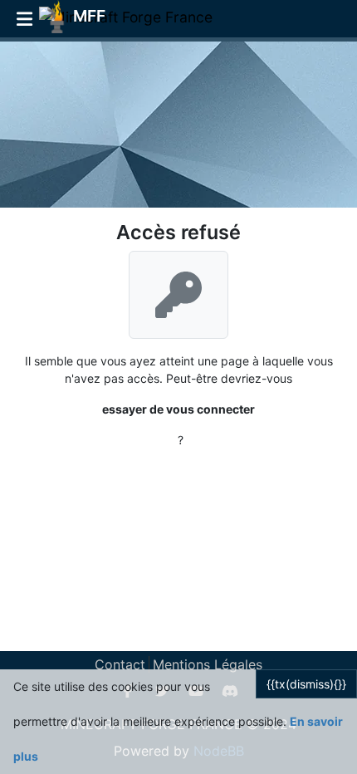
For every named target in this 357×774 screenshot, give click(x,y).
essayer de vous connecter (178, 409)
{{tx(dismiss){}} (306, 684)
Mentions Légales (207, 664)
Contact (120, 664)
